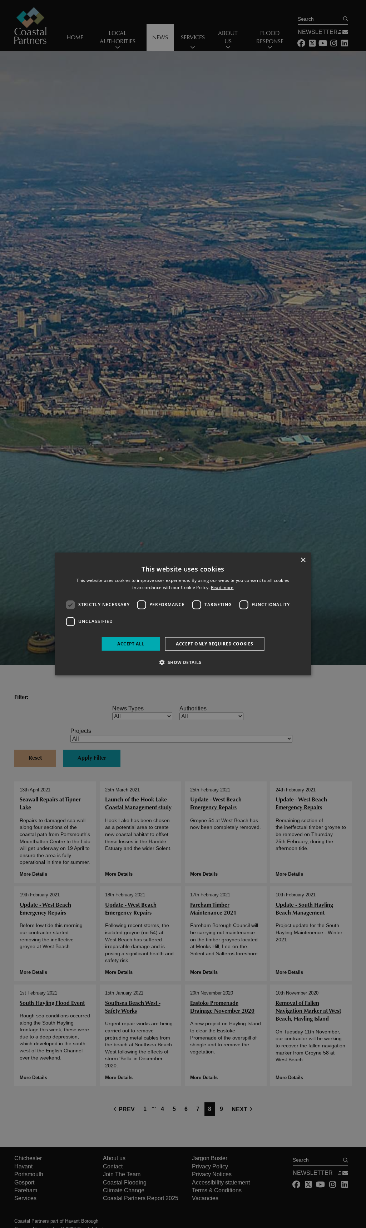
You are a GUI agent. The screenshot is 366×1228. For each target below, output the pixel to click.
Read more (222, 587)
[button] (182, 662)
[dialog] (183, 614)
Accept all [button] (130, 644)
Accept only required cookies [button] (214, 644)
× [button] (303, 560)
